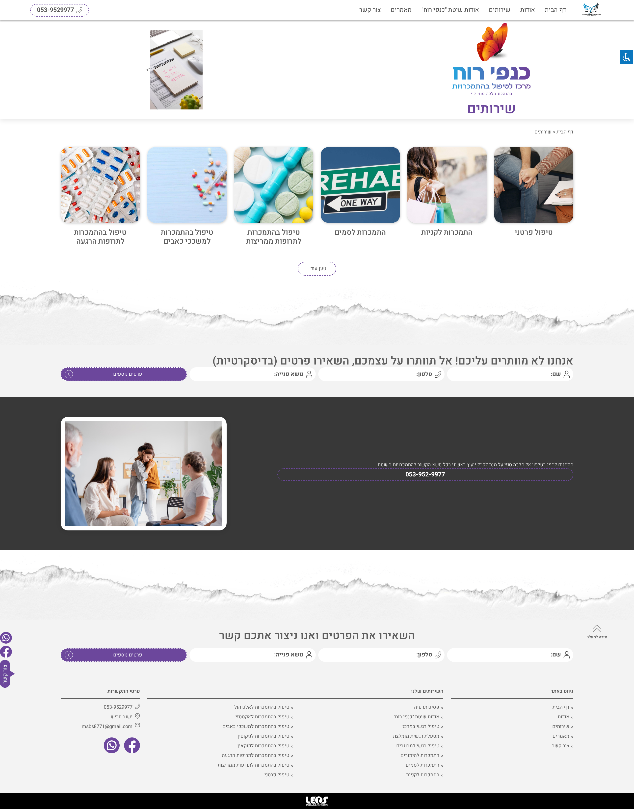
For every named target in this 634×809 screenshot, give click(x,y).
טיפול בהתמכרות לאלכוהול (261, 707)
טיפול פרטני (534, 232)
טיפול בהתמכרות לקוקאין (263, 745)
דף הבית (555, 10)
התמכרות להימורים (419, 755)
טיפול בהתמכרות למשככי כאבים (187, 237)
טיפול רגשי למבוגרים (417, 745)
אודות (527, 10)
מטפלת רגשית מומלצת (416, 736)
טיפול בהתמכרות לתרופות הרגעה (100, 237)
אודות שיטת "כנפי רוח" (450, 10)
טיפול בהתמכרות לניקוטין (263, 736)
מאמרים (401, 10)
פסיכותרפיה (426, 707)
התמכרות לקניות (447, 232)
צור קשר (370, 10)
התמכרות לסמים (360, 232)
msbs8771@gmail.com (107, 726)
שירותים (499, 10)
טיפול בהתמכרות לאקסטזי (262, 716)
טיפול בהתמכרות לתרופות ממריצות (273, 237)
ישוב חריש (121, 716)
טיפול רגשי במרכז (420, 726)
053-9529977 (118, 707)
